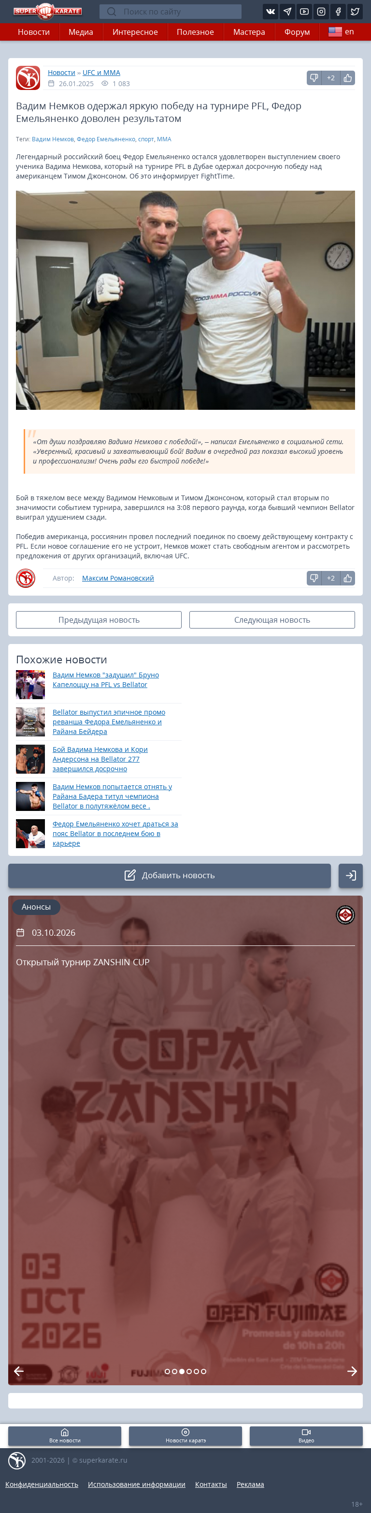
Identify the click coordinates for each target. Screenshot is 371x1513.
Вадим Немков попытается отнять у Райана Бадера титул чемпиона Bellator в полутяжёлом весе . (112, 796)
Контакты (211, 1484)
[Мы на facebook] (338, 11)
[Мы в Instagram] (321, 11)
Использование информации (137, 1484)
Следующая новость (272, 619)
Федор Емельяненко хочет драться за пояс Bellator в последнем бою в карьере (115, 833)
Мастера (249, 32)
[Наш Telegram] (287, 11)
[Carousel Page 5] (196, 1371)
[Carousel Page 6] (203, 1371)
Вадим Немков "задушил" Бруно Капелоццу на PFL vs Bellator (106, 679)
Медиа (81, 32)
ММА (164, 139)
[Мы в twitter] (355, 11)
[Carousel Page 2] (174, 1371)
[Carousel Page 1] (167, 1371)
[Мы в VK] (270, 11)
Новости (34, 32)
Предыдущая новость (99, 619)
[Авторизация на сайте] (351, 876)
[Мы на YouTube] (304, 11)
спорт (146, 139)
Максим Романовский (118, 578)
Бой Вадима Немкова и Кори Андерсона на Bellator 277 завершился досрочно (100, 759)
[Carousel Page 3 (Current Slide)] (182, 1371)
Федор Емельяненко (106, 139)
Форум (297, 32)
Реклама (250, 1484)
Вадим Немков (53, 139)
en (349, 31)
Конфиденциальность (41, 1484)
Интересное (135, 32)
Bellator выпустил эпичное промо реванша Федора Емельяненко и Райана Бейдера (109, 721)
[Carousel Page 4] (189, 1371)
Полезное (195, 32)
